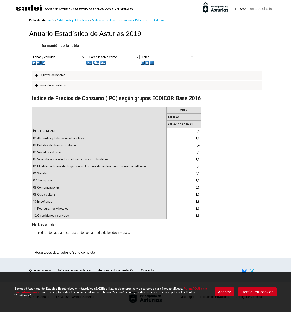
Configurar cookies (257, 292)
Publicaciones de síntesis (107, 20)
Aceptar (224, 292)
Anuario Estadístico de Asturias (144, 20)
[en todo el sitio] (282, 9)
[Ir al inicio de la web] (28, 10)
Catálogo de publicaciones (73, 20)
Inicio (51, 20)
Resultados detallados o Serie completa (64, 252)
